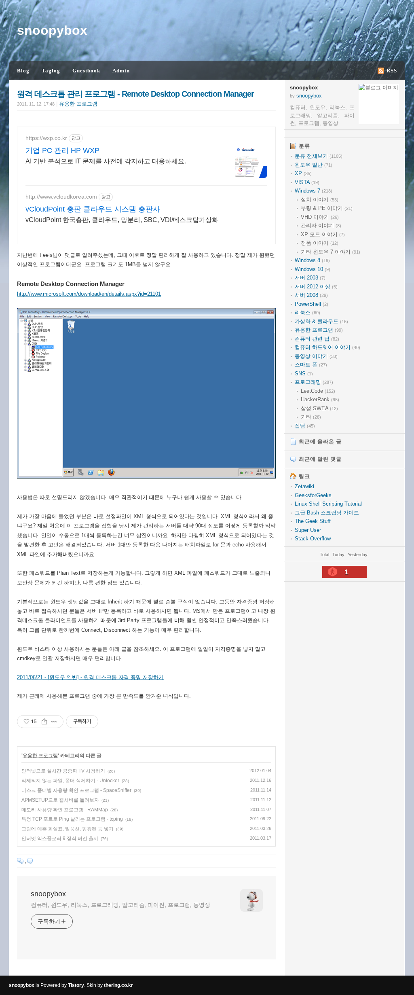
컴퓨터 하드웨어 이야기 (327, 347)
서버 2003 (310, 278)
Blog (23, 71)
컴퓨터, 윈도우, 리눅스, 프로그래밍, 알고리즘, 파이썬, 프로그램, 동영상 (120, 905)
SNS (304, 373)
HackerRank (320, 399)
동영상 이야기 (316, 356)
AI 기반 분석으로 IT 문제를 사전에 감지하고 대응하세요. (105, 161)
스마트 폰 (311, 365)
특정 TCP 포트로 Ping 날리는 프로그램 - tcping (72, 819)
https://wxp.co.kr (46, 138)
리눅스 (307, 312)
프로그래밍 (314, 382)
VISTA (307, 182)
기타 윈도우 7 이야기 (330, 252)
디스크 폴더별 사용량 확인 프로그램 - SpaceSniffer (76, 790)
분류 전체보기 (318, 156)
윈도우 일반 (313, 165)
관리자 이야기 (321, 225)
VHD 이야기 (320, 217)
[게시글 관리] (54, 722)
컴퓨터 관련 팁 (317, 339)
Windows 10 (312, 269)
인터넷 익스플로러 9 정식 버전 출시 (59, 838)
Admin (121, 71)
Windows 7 (313, 191)
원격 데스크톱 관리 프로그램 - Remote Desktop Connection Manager (135, 93)
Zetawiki (304, 486)
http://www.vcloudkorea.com (61, 196)
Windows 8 (312, 260)
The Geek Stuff (313, 521)
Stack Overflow (313, 539)
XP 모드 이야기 (323, 234)
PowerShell (311, 304)
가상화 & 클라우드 (321, 321)
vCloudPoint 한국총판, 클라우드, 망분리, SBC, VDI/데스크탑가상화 (121, 219)
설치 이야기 (319, 200)
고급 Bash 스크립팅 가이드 (327, 513)
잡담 (305, 426)
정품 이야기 (319, 243)
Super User (308, 530)
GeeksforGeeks (313, 495)
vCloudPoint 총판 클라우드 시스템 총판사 (92, 209)
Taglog (51, 71)
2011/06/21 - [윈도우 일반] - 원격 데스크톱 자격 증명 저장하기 (90, 677)
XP (303, 173)
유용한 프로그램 (78, 104)
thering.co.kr (118, 985)
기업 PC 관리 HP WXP (62, 150)
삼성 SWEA (319, 408)
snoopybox (52, 30)
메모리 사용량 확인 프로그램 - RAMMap (64, 810)
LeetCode (318, 391)
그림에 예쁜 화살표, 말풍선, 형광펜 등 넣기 (67, 829)
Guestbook (86, 71)
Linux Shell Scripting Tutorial (328, 504)
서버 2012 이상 (316, 287)
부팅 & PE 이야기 (327, 208)
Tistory (76, 985)
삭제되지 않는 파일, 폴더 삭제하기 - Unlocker (70, 780)
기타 (311, 417)
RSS (392, 71)
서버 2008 (311, 295)
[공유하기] (44, 722)
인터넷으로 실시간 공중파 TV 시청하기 (63, 771)
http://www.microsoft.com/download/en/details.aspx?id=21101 (89, 294)
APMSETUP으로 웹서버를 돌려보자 (60, 800)
